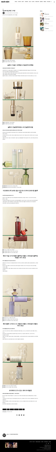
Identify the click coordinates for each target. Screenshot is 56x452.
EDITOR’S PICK (47, 14)
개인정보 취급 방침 (38, 441)
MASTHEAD (46, 441)
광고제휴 (50, 441)
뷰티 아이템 (4, 409)
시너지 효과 (11, 409)
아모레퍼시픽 (16, 409)
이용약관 (42, 441)
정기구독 (31, 441)
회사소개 (33, 441)
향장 (3, 9)
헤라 (23, 409)
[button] (51, 1)
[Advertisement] (20, 423)
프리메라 (20, 409)
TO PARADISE (47, 28)
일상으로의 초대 (47, 23)
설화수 (8, 409)
